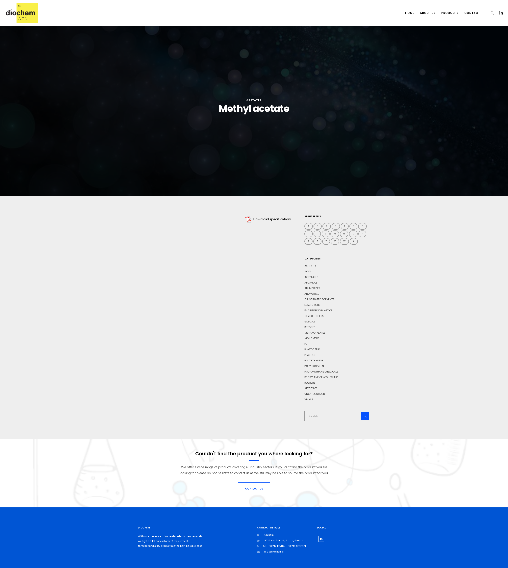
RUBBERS (309, 383)
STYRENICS (310, 388)
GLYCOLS (310, 322)
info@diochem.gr (274, 551)
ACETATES (254, 100)
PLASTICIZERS (312, 349)
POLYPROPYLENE (314, 366)
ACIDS (308, 272)
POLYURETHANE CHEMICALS (321, 372)
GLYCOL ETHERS (314, 316)
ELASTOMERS (312, 305)
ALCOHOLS (310, 283)
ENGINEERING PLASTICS (318, 311)
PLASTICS (309, 355)
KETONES (309, 327)
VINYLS (308, 400)
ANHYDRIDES (312, 288)
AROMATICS (311, 294)
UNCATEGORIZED (314, 394)
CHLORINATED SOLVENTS (319, 299)
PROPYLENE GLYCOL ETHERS (321, 377)
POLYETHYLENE (313, 361)
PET (306, 344)
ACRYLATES (311, 277)
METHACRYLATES (314, 333)
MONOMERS (311, 338)
